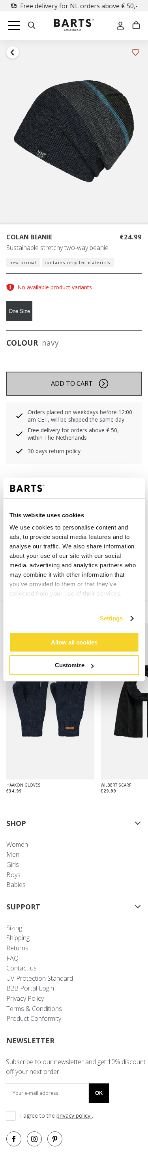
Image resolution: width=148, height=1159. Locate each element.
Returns (17, 948)
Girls (12, 864)
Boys (13, 874)
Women (17, 844)
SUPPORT (23, 906)
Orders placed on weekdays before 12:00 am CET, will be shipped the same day (80, 415)
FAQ (12, 958)
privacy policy (74, 1115)
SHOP (16, 823)
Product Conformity (33, 1018)
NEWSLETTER (30, 1040)
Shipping (18, 937)
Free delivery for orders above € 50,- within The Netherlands (74, 433)
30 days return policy (54, 451)
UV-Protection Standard (39, 978)
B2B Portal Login (30, 988)
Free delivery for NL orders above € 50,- (79, 6)
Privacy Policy (25, 998)
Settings (111, 618)
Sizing (14, 928)
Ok (99, 1093)
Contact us (21, 968)
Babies (16, 884)
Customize (69, 665)
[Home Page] (74, 26)
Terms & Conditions (34, 1008)
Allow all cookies (74, 642)
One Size (19, 311)
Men (12, 854)
